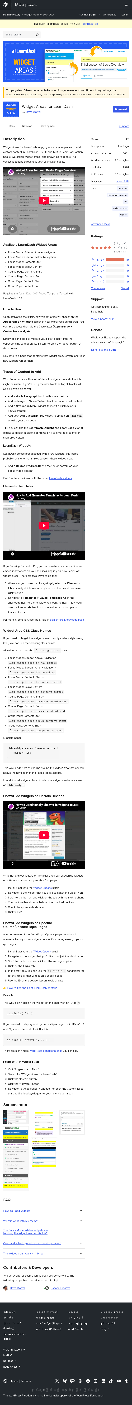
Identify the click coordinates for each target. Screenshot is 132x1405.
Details (11, 126)
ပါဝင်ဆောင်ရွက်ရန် (111, 1312)
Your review (98, 288)
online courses (120, 208)
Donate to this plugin (103, 349)
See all (125, 288)
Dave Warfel (33, 111)
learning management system (118, 195)
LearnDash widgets (60, 478)
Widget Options (42, 887)
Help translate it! (89, 23)
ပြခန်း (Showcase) (46, 1312)
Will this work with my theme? (20, 1221)
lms (125, 201)
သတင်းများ (8, 1317)
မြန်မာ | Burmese (21, 1381)
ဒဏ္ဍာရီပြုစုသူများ (78, 1323)
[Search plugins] (37, 34)
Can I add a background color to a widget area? (32, 1243)
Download (121, 109)
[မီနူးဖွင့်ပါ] (127, 5)
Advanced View (100, 224)
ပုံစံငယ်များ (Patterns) (48, 1329)
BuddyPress (12, 1366)
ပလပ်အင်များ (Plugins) (48, 1323)
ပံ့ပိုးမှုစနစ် (75, 1317)
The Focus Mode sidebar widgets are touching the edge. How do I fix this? (25, 1232)
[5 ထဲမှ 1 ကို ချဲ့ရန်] (24, 1114)
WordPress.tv (77, 1329)
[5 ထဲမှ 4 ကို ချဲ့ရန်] (52, 1141)
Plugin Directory (11, 14)
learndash (122, 188)
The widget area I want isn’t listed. (23, 1253)
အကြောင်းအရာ (9, 1312)
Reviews (27, 126)
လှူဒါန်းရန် (108, 1323)
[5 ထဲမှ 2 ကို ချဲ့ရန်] (24, 1130)
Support (124, 126)
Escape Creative (60, 1288)
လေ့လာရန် (73, 1312)
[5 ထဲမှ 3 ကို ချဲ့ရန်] (52, 1114)
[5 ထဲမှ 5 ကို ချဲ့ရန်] (80, 1114)
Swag (105, 1329)
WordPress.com (14, 1349)
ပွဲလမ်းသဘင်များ (109, 1317)
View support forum (102, 319)
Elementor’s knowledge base (67, 619)
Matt (7, 1355)
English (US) (122, 181)
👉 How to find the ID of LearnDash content (30, 988)
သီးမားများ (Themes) (45, 1317)
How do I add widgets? (17, 1210)
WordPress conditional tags (45, 1050)
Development (48, 126)
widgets (123, 215)
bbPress (9, 1360)
